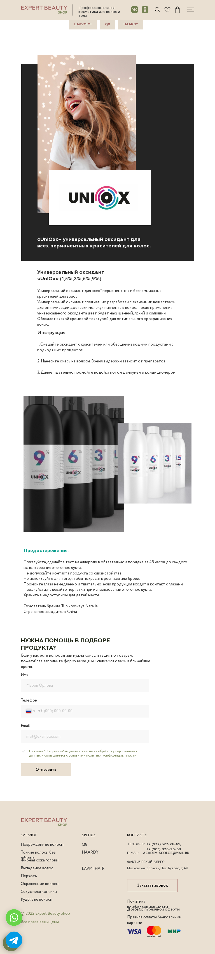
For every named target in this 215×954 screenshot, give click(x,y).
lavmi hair (93, 869)
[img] (167, 9)
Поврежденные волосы (42, 844)
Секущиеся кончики (39, 892)
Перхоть (29, 876)
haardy (90, 852)
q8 (84, 844)
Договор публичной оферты (153, 909)
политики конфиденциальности (111, 755)
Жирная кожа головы (40, 860)
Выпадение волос (37, 868)
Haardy (130, 24)
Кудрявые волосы (37, 899)
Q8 (107, 24)
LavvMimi (83, 24)
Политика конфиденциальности (147, 904)
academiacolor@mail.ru (166, 853)
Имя (24, 675)
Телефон (29, 700)
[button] (152, 885)
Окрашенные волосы (40, 884)
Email (25, 726)
